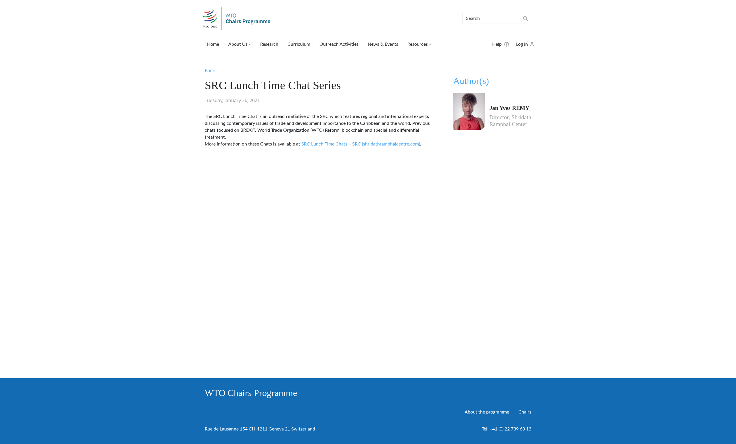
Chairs (524, 412)
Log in (522, 44)
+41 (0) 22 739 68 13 (510, 429)
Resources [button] (417, 44)
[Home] (238, 18)
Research (269, 44)
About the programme (487, 412)
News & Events (383, 44)
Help (497, 44)
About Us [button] (238, 44)
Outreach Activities (339, 44)
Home (213, 44)
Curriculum (299, 44)
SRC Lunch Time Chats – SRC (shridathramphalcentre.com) (360, 144)
